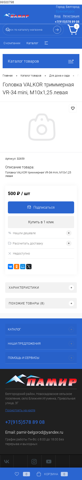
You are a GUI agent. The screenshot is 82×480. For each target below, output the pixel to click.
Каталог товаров (23, 61)
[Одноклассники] (16, 266)
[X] (28, 266)
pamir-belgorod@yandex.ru (40, 432)
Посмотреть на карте (20, 410)
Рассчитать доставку (28, 243)
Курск (70, 11)
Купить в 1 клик (41, 222)
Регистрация (71, 16)
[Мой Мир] (22, 266)
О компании (11, 43)
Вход (57, 16)
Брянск (61, 11)
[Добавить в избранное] (73, 108)
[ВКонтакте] (10, 266)
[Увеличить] (41, 127)
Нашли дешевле (24, 233)
